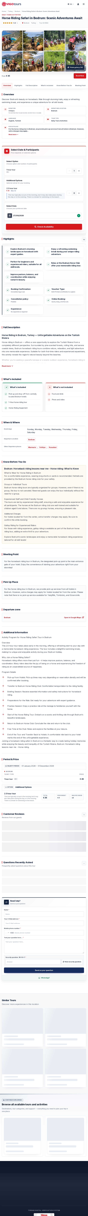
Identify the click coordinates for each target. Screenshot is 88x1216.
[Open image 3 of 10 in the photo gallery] (75, 41)
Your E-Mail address (11, 919)
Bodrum (17, 11)
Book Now (80, 76)
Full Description (31, 85)
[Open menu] (83, 4)
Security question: (16, 957)
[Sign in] (78, 4)
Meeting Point (80, 85)
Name (6, 910)
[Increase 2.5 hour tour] (78, 193)
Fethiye (42, 447)
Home (4, 11)
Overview (7, 85)
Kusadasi (52, 447)
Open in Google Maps (72, 617)
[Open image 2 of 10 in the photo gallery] (54, 41)
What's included (47, 85)
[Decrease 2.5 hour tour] (69, 193)
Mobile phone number (12, 928)
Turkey (10, 11)
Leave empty (9, 910)
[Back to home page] (12, 4)
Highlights (18, 85)
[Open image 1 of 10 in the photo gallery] (22, 51)
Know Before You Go (64, 85)
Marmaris (32, 447)
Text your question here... (14, 937)
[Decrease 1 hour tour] (69, 170)
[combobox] (44, 215)
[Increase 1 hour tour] (78, 170)
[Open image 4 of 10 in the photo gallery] (54, 61)
